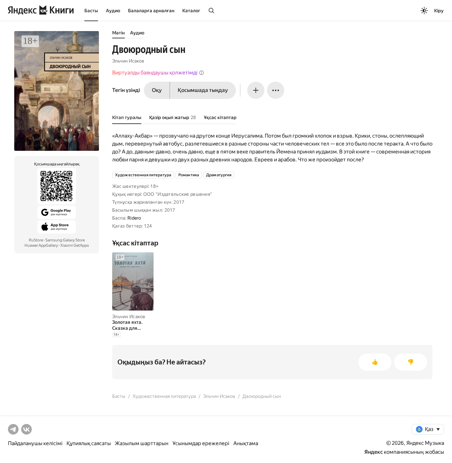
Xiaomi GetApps (74, 245)
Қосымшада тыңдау (203, 90)
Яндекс (373, 452)
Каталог (191, 10)
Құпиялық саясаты (89, 443)
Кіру (439, 10)
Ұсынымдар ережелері (200, 443)
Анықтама (245, 443)
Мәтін (118, 32)
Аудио (113, 10)
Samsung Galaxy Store (65, 240)
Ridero (134, 218)
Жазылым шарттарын (141, 443)
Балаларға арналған (151, 10)
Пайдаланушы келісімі (35, 443)
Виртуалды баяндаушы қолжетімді (155, 72)
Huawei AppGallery (41, 245)
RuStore (36, 240)
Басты (91, 10)
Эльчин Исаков (128, 60)
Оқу (157, 90)
